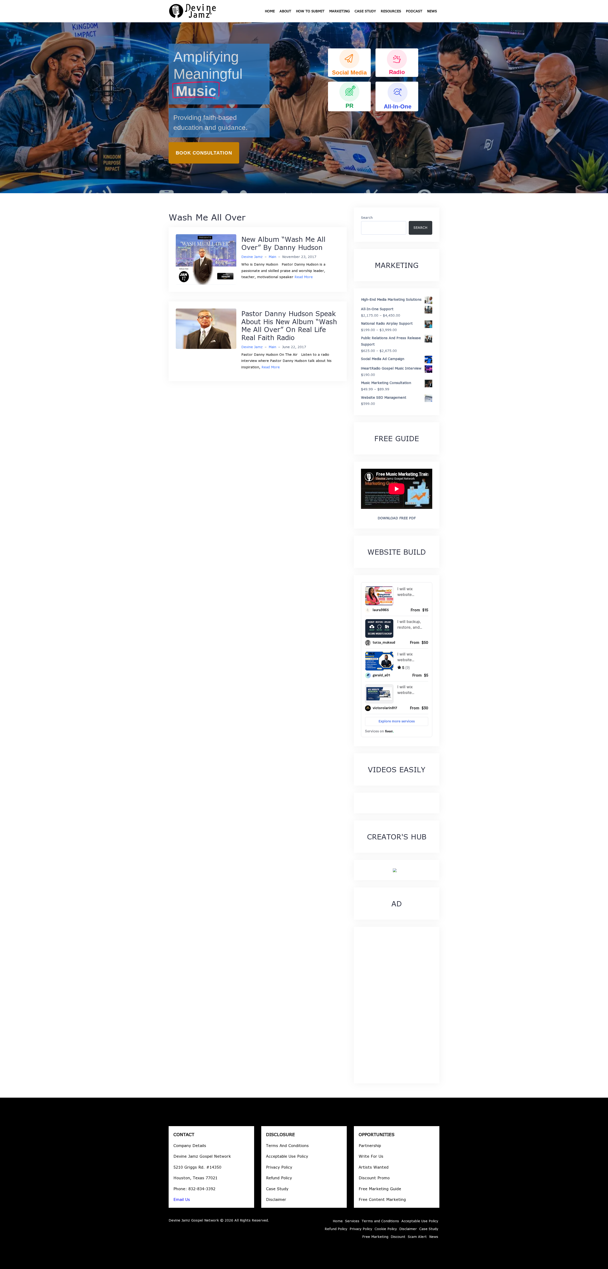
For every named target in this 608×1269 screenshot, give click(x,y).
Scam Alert (417, 1237)
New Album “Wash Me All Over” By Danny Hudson (283, 243)
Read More (303, 277)
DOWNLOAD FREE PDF (397, 518)
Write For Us (371, 1156)
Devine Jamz (252, 257)
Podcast (414, 11)
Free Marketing (375, 1237)
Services (352, 1221)
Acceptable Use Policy (287, 1156)
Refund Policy (279, 1177)
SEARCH (420, 227)
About (285, 11)
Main (272, 257)
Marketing (339, 11)
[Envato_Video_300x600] (395, 870)
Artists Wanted (374, 1167)
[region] (304, 107)
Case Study (365, 11)
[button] (349, 62)
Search (367, 217)
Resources (391, 11)
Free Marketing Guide (380, 1188)
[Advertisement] (396, 1005)
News (432, 11)
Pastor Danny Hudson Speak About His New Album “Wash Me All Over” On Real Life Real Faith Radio (289, 325)
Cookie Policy (386, 1229)
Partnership (370, 1145)
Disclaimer (276, 1199)
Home (270, 11)
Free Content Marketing (382, 1199)
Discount (398, 1237)
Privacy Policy (279, 1167)
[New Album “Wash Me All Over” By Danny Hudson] (206, 259)
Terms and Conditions (380, 1221)
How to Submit (310, 11)
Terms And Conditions (287, 1145)
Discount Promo (374, 1177)
